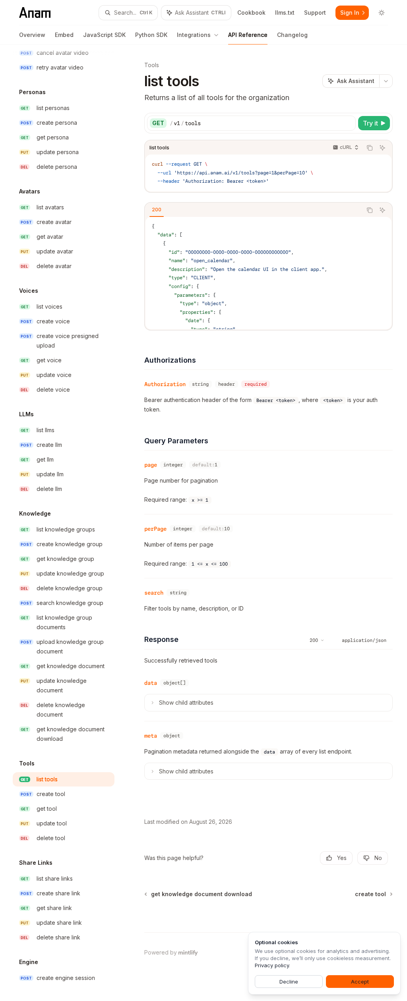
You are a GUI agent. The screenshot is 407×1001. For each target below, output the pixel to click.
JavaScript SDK (104, 34)
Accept (360, 981)
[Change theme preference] (381, 12)
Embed (64, 34)
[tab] (156, 209)
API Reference (247, 34)
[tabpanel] (268, 273)
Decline (288, 981)
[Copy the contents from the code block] (369, 148)
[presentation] (70, 522)
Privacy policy (272, 965)
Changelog (292, 34)
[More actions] (386, 81)
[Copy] (348, 123)
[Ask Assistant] (382, 148)
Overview (32, 34)
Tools (151, 65)
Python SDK (151, 34)
